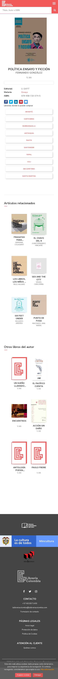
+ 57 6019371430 (29, 603)
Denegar (37, 675)
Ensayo (24, 92)
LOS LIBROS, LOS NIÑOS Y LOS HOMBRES (19, 280)
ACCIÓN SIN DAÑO (39, 427)
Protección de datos (30, 630)
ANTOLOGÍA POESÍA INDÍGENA (19, 468)
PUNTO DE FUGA (39, 319)
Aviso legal (29, 625)
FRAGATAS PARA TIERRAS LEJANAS (19, 238)
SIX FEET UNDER (19, 317)
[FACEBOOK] (24, 591)
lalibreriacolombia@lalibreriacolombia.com (29, 607)
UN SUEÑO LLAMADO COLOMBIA (19, 384)
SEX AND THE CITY (39, 278)
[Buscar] (55, 10)
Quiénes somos (29, 648)
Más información (47, 669)
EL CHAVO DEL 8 (39, 239)
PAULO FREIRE (39, 467)
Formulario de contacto (30, 612)
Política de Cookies (29, 634)
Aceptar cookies (23, 675)
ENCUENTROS (19, 421)
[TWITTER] (30, 591)
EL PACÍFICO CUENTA (39, 384)
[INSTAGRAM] (36, 591)
